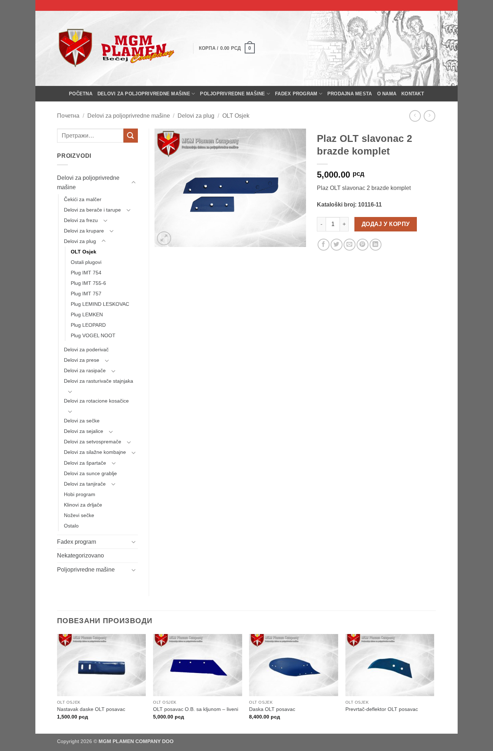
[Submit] (130, 136)
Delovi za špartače (85, 463)
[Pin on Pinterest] (362, 245)
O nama (387, 93)
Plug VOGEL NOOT (93, 335)
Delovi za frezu (81, 220)
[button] (227, 48)
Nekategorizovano (80, 555)
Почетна (68, 116)
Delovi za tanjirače (85, 484)
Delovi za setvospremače (92, 441)
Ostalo (71, 526)
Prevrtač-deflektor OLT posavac (381, 709)
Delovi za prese (81, 360)
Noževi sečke (79, 515)
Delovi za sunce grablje (90, 473)
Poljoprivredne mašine (232, 93)
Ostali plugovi (86, 262)
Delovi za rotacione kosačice (96, 401)
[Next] (433, 683)
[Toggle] (133, 182)
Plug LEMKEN (87, 314)
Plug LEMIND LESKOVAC (100, 304)
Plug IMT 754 (86, 272)
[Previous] (57, 683)
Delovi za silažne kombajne (95, 452)
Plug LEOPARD (88, 325)
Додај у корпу (386, 224)
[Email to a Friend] (349, 245)
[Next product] (414, 115)
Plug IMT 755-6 (88, 283)
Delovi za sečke (82, 421)
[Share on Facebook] (324, 245)
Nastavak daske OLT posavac (91, 709)
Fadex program (296, 93)
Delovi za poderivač (86, 349)
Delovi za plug (196, 116)
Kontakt (412, 93)
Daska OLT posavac (272, 709)
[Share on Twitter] (337, 245)
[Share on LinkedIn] (375, 245)
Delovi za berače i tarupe (92, 210)
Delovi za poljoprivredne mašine (143, 93)
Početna (80, 93)
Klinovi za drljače (83, 505)
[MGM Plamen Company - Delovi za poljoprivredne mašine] (119, 48)
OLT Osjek (235, 116)
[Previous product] (429, 115)
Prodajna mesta (349, 93)
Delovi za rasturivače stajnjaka (98, 381)
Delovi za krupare (84, 231)
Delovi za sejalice (83, 431)
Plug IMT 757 (86, 293)
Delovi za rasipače (85, 370)
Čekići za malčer (82, 199)
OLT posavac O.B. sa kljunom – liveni (195, 709)
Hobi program (79, 494)
